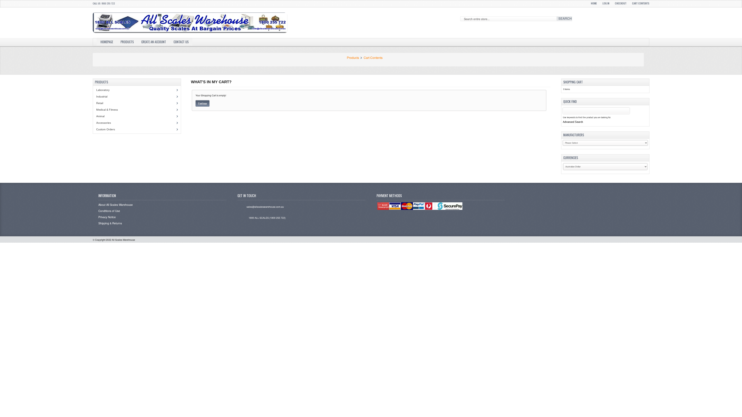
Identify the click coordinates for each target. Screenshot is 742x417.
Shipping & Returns (110, 223)
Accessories (103, 122)
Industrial (101, 96)
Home (594, 3)
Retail (99, 103)
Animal (100, 116)
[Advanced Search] (573, 118)
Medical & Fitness (107, 109)
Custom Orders (105, 129)
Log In (605, 3)
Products (127, 42)
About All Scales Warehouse (115, 205)
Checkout (620, 3)
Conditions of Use (109, 211)
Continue (202, 103)
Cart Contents (640, 3)
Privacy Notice (107, 217)
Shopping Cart (573, 82)
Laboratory (103, 90)
